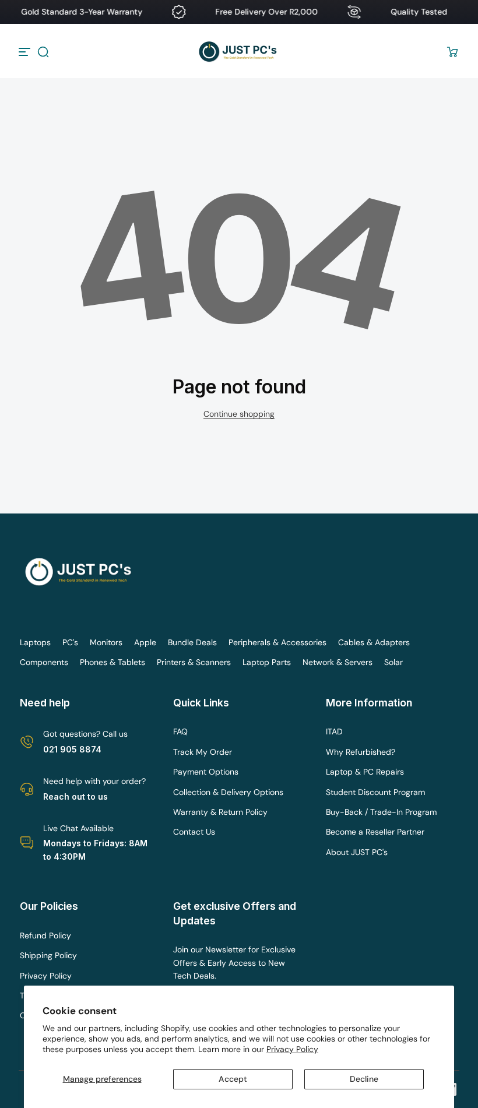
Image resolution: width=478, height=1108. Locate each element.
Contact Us (194, 831)
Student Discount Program (375, 792)
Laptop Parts (266, 662)
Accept (233, 1079)
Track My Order (202, 752)
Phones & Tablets (112, 662)
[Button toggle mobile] (26, 52)
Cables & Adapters (374, 642)
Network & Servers (337, 662)
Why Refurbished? (360, 752)
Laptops (35, 642)
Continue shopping (239, 414)
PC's (70, 642)
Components (44, 662)
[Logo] (239, 51)
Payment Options (205, 771)
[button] (43, 52)
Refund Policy (45, 935)
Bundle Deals (192, 642)
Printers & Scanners (194, 662)
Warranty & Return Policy (220, 812)
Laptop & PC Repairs (365, 771)
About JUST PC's (357, 852)
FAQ (180, 731)
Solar (393, 662)
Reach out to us (75, 796)
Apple (145, 642)
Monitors (106, 642)
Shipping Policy (48, 955)
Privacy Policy (292, 1049)
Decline (364, 1079)
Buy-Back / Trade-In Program (381, 812)
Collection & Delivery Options (228, 792)
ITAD (334, 731)
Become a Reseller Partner (375, 831)
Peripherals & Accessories (277, 642)
